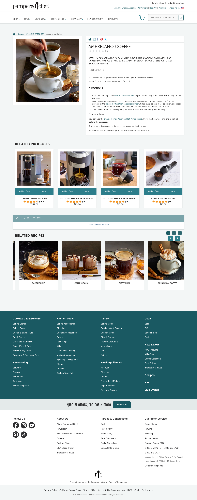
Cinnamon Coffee (163, 283)
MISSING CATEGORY (35, 34)
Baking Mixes (107, 323)
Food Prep (61, 341)
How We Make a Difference (70, 433)
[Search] (181, 17)
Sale (147, 323)
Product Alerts (151, 438)
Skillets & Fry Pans (22, 350)
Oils (102, 350)
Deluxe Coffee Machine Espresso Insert (122, 104)
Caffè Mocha (77, 283)
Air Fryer (105, 367)
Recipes (21, 34)
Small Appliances (111, 362)
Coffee (104, 376)
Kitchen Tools (65, 318)
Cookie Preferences (143, 490)
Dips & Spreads (108, 337)
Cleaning (61, 328)
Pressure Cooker (109, 390)
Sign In (117, 8)
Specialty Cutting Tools (67, 359)
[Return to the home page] (14, 34)
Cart (103, 424)
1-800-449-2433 (152, 452)
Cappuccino (34, 283)
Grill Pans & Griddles (22, 341)
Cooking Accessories (67, 332)
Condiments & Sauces (111, 328)
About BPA (127, 490)
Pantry (105, 318)
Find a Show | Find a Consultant (168, 3)
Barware (17, 367)
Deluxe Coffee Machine (124, 96)
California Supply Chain (70, 490)
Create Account (129, 8)
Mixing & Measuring (66, 355)
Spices (104, 355)
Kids (59, 346)
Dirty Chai (120, 283)
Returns (148, 429)
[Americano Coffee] (47, 70)
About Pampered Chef (67, 424)
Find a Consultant (109, 443)
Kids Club (149, 354)
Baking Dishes (19, 323)
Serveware (18, 376)
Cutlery (60, 337)
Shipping (149, 433)
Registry (153, 8)
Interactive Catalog (153, 367)
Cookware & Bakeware (27, 318)
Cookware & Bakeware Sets (26, 355)
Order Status (151, 424)
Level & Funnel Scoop (163, 199)
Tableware (17, 381)
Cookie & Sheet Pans (23, 332)
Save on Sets (151, 332)
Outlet (147, 337)
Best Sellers (150, 363)
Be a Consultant (95, 19)
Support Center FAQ (154, 443)
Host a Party (106, 429)
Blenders (105, 372)
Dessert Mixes (108, 332)
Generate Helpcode (154, 465)
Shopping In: (174, 8)
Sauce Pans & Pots (22, 346)
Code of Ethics (64, 443)
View (44, 191)
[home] (98, 474)
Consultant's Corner (110, 448)
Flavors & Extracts (109, 341)
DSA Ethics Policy (65, 448)
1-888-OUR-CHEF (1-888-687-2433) (162, 448)
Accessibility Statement (109, 490)
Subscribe (121, 404)
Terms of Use (89, 490)
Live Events (113, 19)
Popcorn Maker (108, 385)
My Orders (143, 8)
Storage (60, 364)
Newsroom (62, 429)
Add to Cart (24, 191)
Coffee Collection (153, 358)
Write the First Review (99, 224)
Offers (148, 328)
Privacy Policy (50, 490)
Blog (147, 382)
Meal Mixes (106, 346)
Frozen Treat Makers (110, 381)
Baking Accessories (66, 323)
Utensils (60, 368)
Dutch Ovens (19, 337)
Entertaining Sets (21, 385)
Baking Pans (19, 328)
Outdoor (16, 372)
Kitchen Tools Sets (65, 373)
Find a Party (106, 433)
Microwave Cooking (66, 350)
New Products (151, 350)
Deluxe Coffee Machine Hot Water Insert (123, 119)
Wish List (162, 8)
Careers (60, 438)
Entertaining (20, 362)
